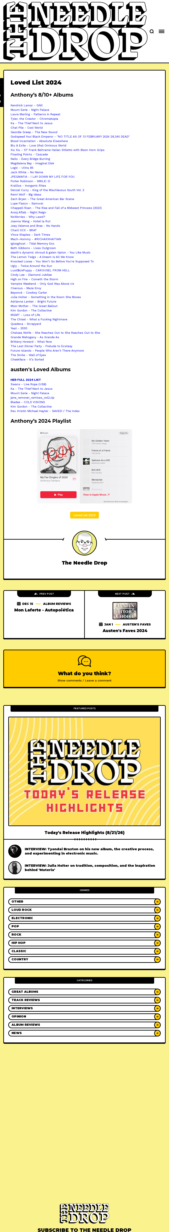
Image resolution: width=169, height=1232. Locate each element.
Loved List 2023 (85, 515)
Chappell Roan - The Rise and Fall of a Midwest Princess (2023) (56, 208)
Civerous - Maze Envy (26, 288)
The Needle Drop (84, 563)
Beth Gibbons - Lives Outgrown (33, 248)
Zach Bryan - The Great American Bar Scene (42, 199)
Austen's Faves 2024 (125, 630)
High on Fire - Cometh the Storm (34, 279)
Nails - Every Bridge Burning (30, 159)
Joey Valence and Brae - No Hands (35, 225)
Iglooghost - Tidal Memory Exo (32, 243)
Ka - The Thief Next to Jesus (31, 123)
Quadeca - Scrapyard (26, 323)
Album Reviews (57, 604)
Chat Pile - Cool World (27, 127)
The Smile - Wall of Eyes (28, 355)
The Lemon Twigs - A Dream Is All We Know (42, 257)
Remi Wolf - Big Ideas (26, 194)
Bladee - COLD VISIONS (28, 402)
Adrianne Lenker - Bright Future (33, 301)
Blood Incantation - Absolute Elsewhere (39, 141)
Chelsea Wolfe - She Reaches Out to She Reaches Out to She (55, 332)
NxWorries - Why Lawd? (28, 216)
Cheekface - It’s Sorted (27, 359)
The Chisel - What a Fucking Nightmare (39, 319)
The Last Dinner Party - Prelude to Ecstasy (41, 346)
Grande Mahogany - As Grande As (35, 337)
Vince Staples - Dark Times (30, 234)
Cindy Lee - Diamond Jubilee (31, 274)
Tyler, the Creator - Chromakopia (34, 118)
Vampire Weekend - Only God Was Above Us (42, 283)
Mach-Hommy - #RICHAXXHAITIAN (36, 239)
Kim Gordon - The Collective (31, 310)
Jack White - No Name (27, 172)
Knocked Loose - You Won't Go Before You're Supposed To (52, 261)
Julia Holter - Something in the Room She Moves (46, 297)
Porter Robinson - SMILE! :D (30, 181)
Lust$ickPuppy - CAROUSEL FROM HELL (40, 270)
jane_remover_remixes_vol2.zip (32, 397)
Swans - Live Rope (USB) (28, 384)
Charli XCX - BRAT (24, 230)
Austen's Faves (137, 624)
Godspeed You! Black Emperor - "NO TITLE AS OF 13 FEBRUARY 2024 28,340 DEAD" (70, 136)
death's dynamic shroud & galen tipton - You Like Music (51, 252)
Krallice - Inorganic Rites (28, 185)
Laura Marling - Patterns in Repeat (35, 114)
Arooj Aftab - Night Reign (28, 212)
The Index (73, 411)
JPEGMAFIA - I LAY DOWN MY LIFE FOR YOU (43, 176)
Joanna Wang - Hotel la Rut (31, 221)
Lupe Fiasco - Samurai (27, 203)
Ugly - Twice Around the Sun (31, 266)
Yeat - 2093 (19, 328)
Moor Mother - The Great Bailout (34, 306)
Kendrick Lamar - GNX (27, 105)
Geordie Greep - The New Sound (34, 132)
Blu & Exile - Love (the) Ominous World (38, 145)
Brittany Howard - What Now (31, 341)
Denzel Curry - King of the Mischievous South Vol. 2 (47, 190)
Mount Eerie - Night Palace (30, 109)
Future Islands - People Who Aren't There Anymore (47, 350)
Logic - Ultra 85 (22, 167)
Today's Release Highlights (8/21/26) (85, 832)
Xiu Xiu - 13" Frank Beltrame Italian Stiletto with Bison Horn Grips (57, 150)
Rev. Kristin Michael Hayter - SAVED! (36, 411)
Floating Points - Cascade (29, 154)
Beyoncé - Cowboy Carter (29, 292)
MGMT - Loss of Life (25, 315)
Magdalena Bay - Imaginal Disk (32, 163)
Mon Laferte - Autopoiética (44, 610)
